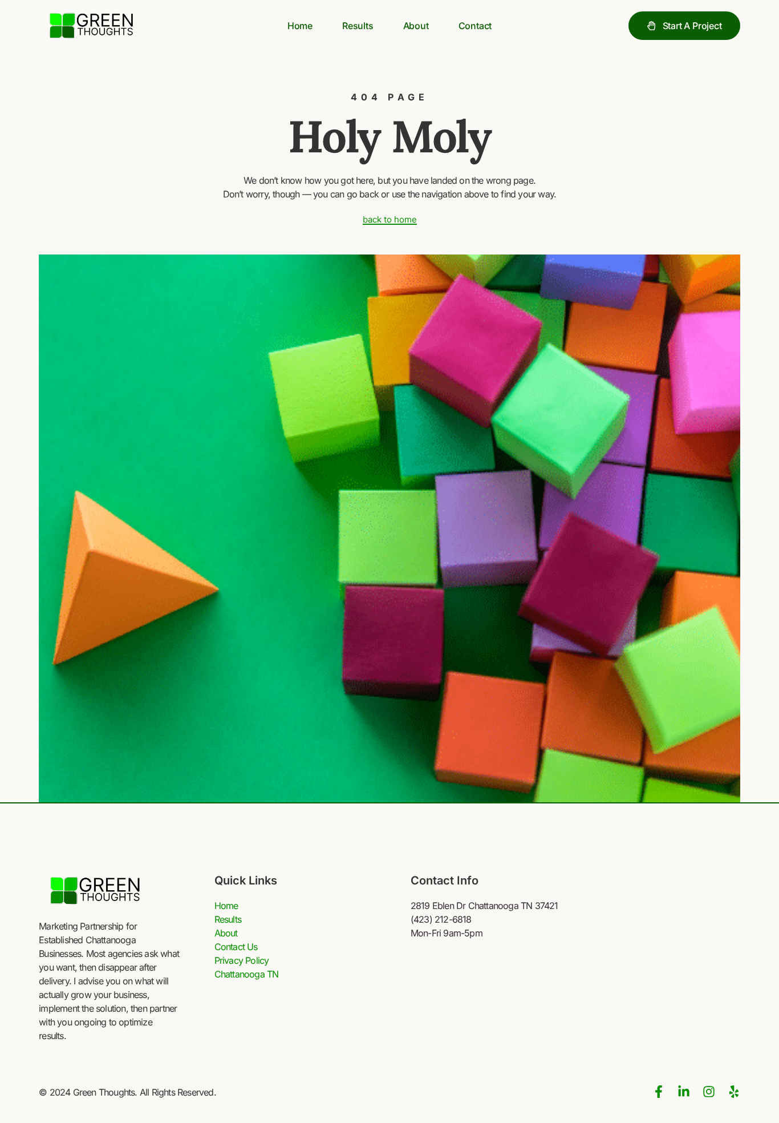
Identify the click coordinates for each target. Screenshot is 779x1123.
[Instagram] (709, 1091)
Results (358, 25)
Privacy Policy (241, 960)
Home (300, 25)
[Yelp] (734, 1091)
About (416, 25)
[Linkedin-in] (683, 1091)
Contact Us (236, 946)
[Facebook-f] (658, 1091)
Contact (475, 25)
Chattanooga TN (246, 974)
